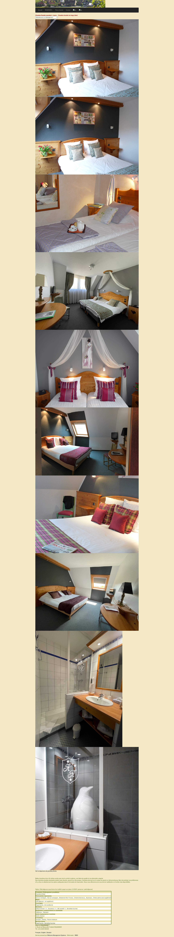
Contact (68, 10)
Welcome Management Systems (56, 935)
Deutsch (49, 932)
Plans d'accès (59, 10)
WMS (76, 935)
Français (37, 932)
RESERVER (48, 10)
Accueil (40, 10)
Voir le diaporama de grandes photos (46, 871)
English (43, 932)
